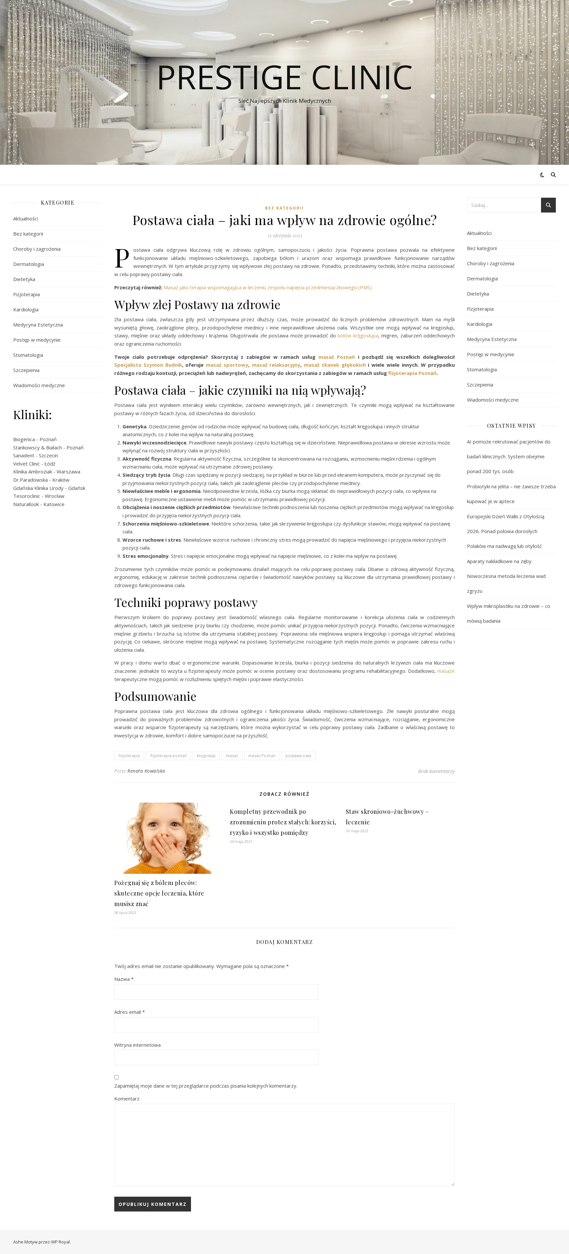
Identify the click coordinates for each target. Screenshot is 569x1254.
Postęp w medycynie (37, 339)
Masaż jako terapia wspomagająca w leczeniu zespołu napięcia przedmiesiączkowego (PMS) (268, 287)
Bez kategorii (28, 233)
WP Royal (60, 1242)
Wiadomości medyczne (39, 385)
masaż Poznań (261, 755)
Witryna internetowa (137, 1044)
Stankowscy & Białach (37, 447)
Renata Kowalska (146, 771)
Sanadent (23, 455)
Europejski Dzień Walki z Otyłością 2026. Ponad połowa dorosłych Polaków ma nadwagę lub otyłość (505, 531)
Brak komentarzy (436, 771)
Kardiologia (26, 309)
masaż (232, 755)
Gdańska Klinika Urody (38, 488)
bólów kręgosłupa (358, 335)
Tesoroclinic (26, 496)
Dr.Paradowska (30, 479)
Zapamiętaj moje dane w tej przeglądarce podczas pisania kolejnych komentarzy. (205, 1085)
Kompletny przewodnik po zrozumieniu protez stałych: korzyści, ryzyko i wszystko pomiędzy (283, 822)
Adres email (129, 1012)
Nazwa (124, 979)
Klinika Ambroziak (32, 471)
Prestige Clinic (284, 76)
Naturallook (26, 504)
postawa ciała (298, 755)
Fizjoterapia (26, 294)
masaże (446, 671)
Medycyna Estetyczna (38, 324)
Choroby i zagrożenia (37, 248)
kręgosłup (206, 755)
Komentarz (127, 1098)
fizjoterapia (129, 755)
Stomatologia (28, 355)
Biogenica (24, 439)
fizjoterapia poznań (168, 755)
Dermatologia (28, 264)
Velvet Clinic (26, 463)
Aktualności (25, 218)
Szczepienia (26, 370)
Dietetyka (24, 279)
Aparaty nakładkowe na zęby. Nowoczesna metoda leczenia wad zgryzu (506, 576)
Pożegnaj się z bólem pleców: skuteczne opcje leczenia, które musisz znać (159, 893)
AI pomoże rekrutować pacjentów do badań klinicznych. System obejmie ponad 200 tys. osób (509, 456)
